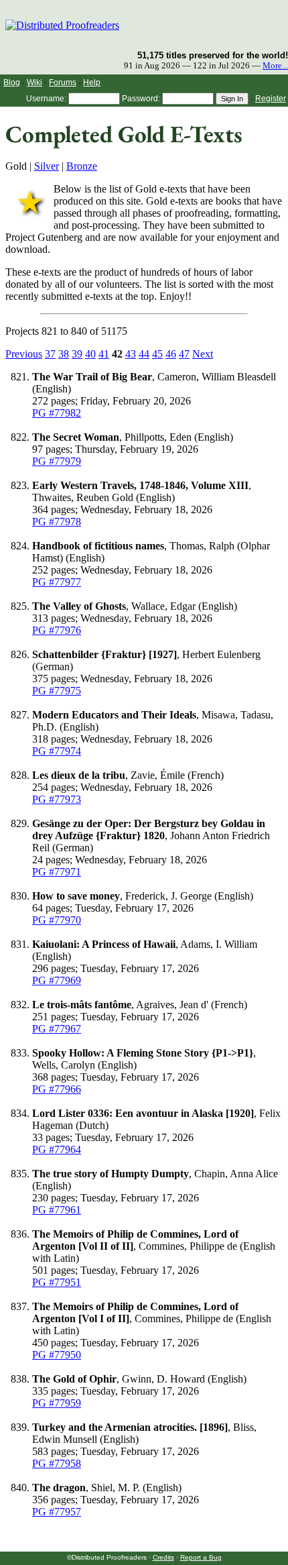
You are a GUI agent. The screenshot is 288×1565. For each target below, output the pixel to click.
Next (202, 354)
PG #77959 (56, 1403)
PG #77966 (56, 1089)
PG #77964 (56, 1149)
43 (130, 354)
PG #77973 (56, 799)
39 (77, 354)
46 (170, 354)
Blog (11, 82)
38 (63, 354)
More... (275, 65)
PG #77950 (56, 1354)
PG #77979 (56, 461)
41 (103, 354)
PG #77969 (56, 980)
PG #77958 (56, 1463)
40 (90, 354)
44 (144, 354)
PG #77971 (56, 871)
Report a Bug (201, 1557)
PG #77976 (56, 630)
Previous (23, 354)
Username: (46, 98)
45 (157, 354)
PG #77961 (56, 1210)
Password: (141, 98)
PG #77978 (56, 521)
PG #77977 (56, 582)
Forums (62, 82)
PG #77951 (56, 1282)
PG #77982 (56, 413)
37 (50, 354)
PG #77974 (56, 751)
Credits (163, 1557)
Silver (46, 166)
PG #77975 (56, 690)
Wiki (34, 82)
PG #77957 (56, 1511)
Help (91, 82)
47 (184, 354)
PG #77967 (56, 1028)
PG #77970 (56, 920)
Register (270, 98)
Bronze (81, 166)
